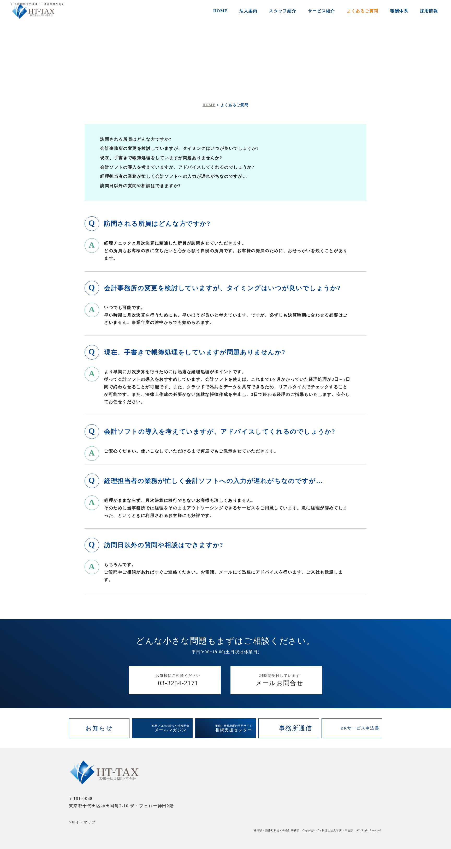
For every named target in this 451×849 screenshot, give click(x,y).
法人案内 (248, 11)
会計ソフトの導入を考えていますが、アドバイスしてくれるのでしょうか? (177, 167)
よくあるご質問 (362, 11)
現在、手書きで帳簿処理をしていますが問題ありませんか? (161, 158)
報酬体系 (399, 11)
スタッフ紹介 (282, 11)
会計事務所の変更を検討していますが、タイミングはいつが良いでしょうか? (179, 148)
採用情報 (429, 11)
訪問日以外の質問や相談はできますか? (140, 185)
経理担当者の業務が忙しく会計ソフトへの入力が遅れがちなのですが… (173, 176)
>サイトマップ (82, 822)
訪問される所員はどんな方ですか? (136, 139)
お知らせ (99, 728)
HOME (220, 11)
